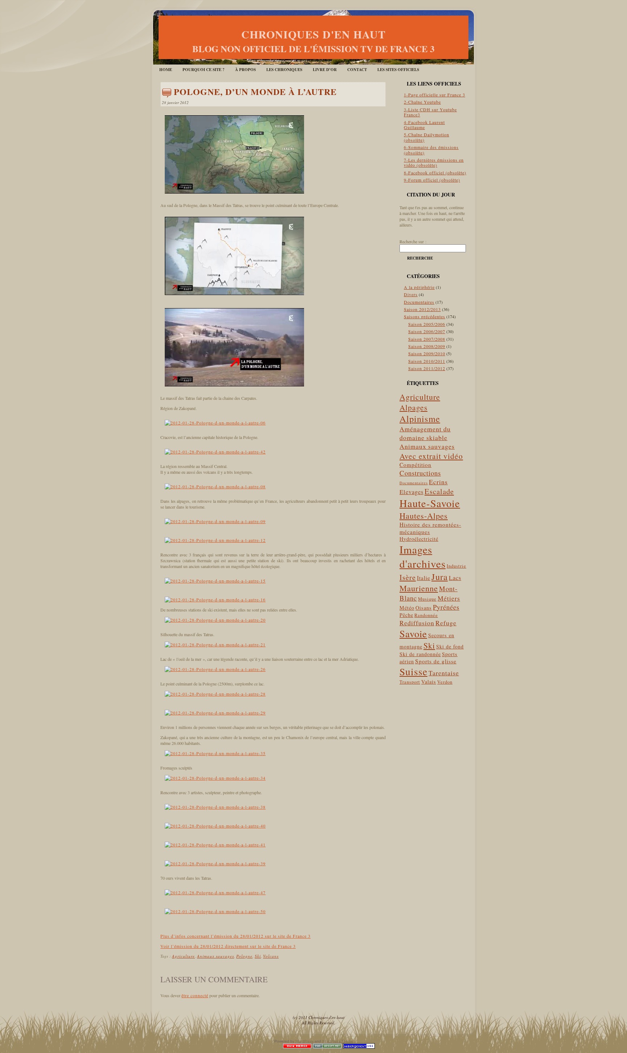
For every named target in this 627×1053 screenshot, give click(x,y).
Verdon (444, 682)
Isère (407, 577)
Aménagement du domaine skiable (425, 433)
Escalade (439, 491)
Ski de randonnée (420, 654)
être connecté (194, 995)
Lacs (455, 577)
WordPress (304, 1041)
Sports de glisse (435, 661)
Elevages (411, 492)
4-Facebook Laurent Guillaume (424, 124)
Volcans (271, 956)
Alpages (413, 407)
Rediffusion (416, 622)
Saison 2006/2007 (426, 331)
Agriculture (183, 956)
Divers (411, 294)
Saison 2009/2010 (426, 353)
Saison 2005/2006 (426, 324)
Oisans (423, 607)
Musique (427, 599)
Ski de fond (450, 646)
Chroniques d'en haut (313, 34)
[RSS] (164, 1019)
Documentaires (419, 302)
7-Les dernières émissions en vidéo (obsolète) (434, 162)
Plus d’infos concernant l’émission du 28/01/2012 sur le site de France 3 (235, 936)
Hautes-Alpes (423, 515)
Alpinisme (419, 418)
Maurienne (418, 588)
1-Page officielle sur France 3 (434, 95)
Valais (428, 681)
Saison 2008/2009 (426, 346)
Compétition (415, 464)
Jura (439, 577)
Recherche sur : (412, 241)
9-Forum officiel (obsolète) (432, 180)
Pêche (406, 615)
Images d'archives (422, 556)
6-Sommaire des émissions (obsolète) (431, 149)
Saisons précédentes (424, 316)
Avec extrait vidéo (431, 456)
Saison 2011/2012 (426, 368)
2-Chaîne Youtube (422, 102)
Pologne (244, 956)
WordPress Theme (337, 1041)
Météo (406, 607)
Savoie (413, 633)
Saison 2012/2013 (422, 309)
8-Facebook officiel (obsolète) (435, 172)
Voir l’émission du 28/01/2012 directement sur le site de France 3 (228, 946)
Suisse (413, 671)
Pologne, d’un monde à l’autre (255, 91)
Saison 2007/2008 (426, 339)
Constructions (420, 472)
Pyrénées (446, 607)
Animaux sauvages (215, 956)
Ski (258, 956)
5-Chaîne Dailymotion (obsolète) (426, 137)
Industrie (456, 566)
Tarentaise (444, 672)
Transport (409, 682)
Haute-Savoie (429, 503)
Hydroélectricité (418, 538)
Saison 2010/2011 (426, 361)
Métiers (449, 598)
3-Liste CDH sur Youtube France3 (430, 112)
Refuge (445, 622)
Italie (423, 577)
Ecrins (438, 481)
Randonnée (426, 615)
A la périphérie (419, 287)
